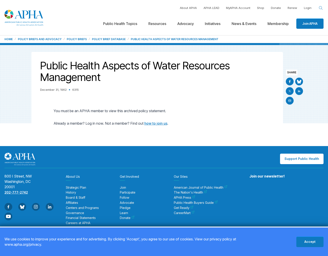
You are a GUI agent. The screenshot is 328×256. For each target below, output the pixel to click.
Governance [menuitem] (75, 213)
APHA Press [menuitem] (182, 197)
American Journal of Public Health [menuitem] (198, 187)
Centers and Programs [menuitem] (82, 208)
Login (307, 8)
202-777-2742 (16, 192)
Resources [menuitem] (157, 23)
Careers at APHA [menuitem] (78, 223)
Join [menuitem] (123, 187)
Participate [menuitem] (127, 192)
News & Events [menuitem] (244, 23)
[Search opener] (321, 8)
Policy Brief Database (109, 39)
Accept (310, 242)
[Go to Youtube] (8, 216)
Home (8, 39)
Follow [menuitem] (124, 197)
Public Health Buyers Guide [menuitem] (194, 202)
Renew (292, 8)
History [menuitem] (71, 192)
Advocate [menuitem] (127, 202)
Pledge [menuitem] (125, 208)
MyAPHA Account (238, 8)
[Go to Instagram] (36, 207)
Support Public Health (301, 159)
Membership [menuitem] (278, 23)
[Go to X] (290, 91)
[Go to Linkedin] (299, 91)
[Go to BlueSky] (299, 81)
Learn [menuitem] (124, 213)
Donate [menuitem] (125, 218)
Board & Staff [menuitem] (75, 197)
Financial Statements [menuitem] (81, 218)
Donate (276, 8)
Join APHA (310, 23)
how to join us (155, 123)
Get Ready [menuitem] (181, 208)
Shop (260, 8)
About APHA (188, 8)
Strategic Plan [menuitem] (76, 187)
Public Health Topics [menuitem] (120, 23)
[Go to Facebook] (290, 81)
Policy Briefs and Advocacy (40, 39)
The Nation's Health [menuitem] (188, 192)
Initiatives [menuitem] (212, 23)
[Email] (290, 101)
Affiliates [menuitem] (72, 202)
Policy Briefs (77, 39)
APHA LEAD (211, 8)
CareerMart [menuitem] (182, 213)
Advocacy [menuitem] (185, 23)
